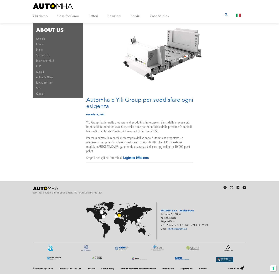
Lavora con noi (44, 83)
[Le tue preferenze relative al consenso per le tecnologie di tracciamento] (273, 268)
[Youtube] (244, 187)
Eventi (39, 44)
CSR (38, 66)
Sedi (38, 88)
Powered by (233, 268)
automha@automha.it (177, 229)
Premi (39, 50)
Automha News (44, 77)
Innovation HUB (45, 61)
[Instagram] (231, 187)
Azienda (40, 39)
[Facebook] (225, 187)
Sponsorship (43, 55)
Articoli (40, 72)
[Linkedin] (238, 187)
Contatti (40, 93)
